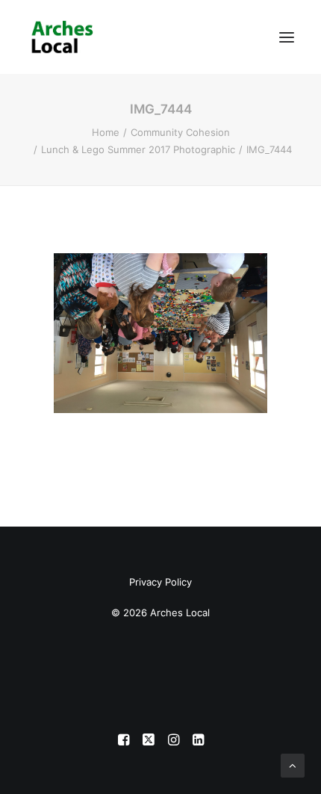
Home (105, 132)
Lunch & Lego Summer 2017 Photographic (138, 149)
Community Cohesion (180, 132)
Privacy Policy (160, 582)
